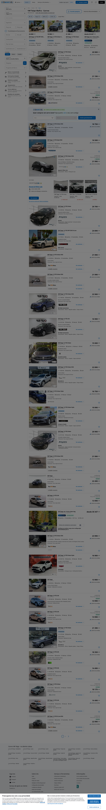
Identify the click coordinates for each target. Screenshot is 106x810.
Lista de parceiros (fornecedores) (55, 803)
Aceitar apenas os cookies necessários (94, 801)
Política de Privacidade (12, 803)
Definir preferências (94, 807)
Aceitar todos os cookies (94, 796)
